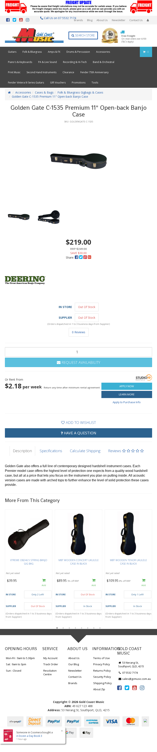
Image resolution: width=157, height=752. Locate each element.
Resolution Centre (50, 672)
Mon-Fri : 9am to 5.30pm (20, 658)
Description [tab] (22, 450)
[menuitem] (77, 257)
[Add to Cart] (43, 583)
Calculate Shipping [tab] (85, 450)
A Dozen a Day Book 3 (29, 736)
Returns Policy (102, 670)
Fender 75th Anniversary (94, 72)
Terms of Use (101, 658)
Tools (95, 82)
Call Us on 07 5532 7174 (59, 18)
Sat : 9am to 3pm (16, 664)
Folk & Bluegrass (32, 52)
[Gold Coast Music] (34, 35)
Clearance (68, 72)
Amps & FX (54, 52)
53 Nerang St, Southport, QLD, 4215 (131, 664)
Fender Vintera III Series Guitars (26, 82)
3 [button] (69, 628)
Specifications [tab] (51, 450)
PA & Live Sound (47, 62)
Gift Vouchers (58, 82)
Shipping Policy (102, 683)
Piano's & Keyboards (20, 62)
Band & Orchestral (103, 62)
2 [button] (63, 628)
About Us (102, 20)
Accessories (103, 52)
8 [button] (100, 628)
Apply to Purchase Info (127, 402)
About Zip (99, 689)
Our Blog (73, 664)
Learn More (127, 394)
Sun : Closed (13, 670)
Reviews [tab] (115, 450)
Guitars (12, 52)
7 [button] (94, 628)
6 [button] (88, 628)
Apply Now (126, 386)
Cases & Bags (44, 92)
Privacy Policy (101, 664)
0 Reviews (78, 332)
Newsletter (118, 20)
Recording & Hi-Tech (75, 62)
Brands (78, 20)
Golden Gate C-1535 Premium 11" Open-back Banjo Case (50, 96)
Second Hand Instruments (41, 72)
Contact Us (136, 20)
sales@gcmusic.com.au (136, 679)
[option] (78, 161)
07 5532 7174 (130, 672)
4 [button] (75, 628)
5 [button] (82, 628)
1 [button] (57, 628)
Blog (89, 20)
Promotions (78, 82)
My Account (50, 658)
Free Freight (133, 38)
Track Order (50, 664)
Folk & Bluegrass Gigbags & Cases (80, 92)
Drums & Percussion (78, 52)
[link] (119, 687)
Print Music (14, 72)
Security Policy (102, 677)
